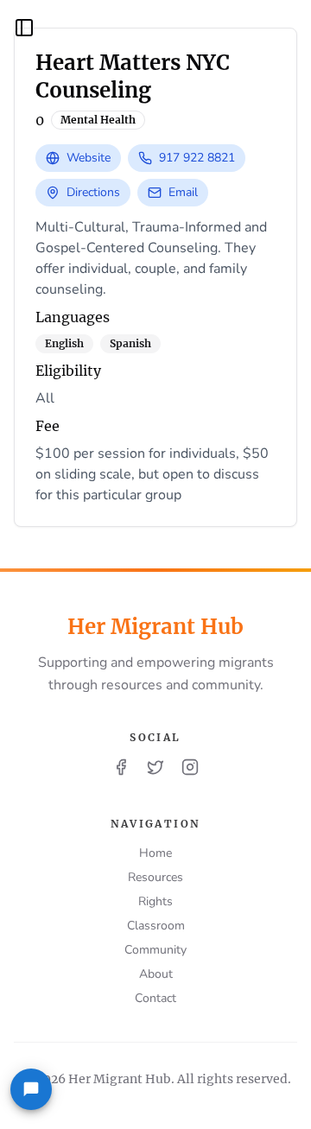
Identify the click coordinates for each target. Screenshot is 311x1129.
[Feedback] (31, 1089)
